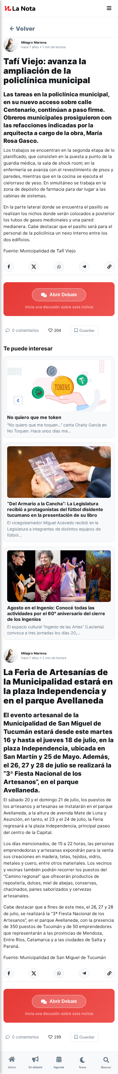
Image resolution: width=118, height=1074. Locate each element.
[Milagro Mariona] (12, 45)
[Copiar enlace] (109, 267)
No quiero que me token (34, 417)
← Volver (22, 28)
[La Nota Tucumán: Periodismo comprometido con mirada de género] (20, 9)
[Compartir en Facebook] (8, 267)
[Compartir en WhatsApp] (59, 267)
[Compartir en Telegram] (84, 267)
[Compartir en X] (34, 267)
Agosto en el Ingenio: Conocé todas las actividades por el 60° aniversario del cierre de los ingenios (56, 613)
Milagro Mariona (33, 42)
